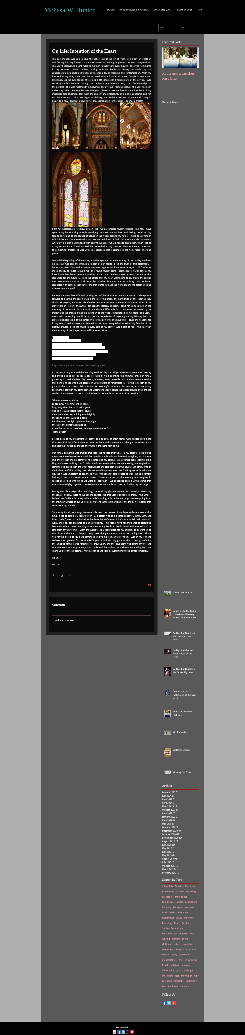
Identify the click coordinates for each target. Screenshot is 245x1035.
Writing (166, 938)
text (164, 986)
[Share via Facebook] (53, 575)
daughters (188, 944)
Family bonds (180, 896)
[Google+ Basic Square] (174, 1003)
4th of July (167, 886)
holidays (174, 965)
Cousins (180, 891)
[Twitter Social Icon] (123, 1032)
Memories (183, 912)
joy (178, 970)
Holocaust (189, 907)
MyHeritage (168, 917)
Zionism (176, 938)
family (174, 954)
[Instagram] (127, 1032)
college (177, 944)
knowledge (187, 970)
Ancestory (190, 886)
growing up (191, 959)
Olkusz (179, 917)
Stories (165, 928)
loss (177, 975)
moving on (186, 975)
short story (192, 980)
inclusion (185, 965)
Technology (177, 928)
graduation (184, 954)
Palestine (189, 917)
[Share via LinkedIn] (70, 575)
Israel (165, 912)
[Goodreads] (114, 1032)
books (185, 938)
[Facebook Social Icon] (119, 1032)
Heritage (177, 907)
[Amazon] (110, 1032)
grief (180, 959)
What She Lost (169, 933)
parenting (167, 980)
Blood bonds (168, 891)
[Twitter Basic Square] (169, 1003)
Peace (177, 923)
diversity (179, 949)
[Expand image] (67, 125)
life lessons (167, 975)
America (179, 886)
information (168, 970)
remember (179, 980)
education (191, 949)
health (165, 965)
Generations (191, 901)
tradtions (184, 986)
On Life (56, 564)
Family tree (168, 901)
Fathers (179, 901)
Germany (166, 907)
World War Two (186, 933)
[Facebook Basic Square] (164, 1003)
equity (165, 954)
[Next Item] (193, 57)
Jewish (173, 912)
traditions (173, 986)
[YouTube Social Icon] (132, 1032)
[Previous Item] (167, 57)
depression (167, 949)
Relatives (186, 923)
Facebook (167, 896)
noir (196, 975)
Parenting (167, 923)
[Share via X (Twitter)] (62, 575)
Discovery (191, 891)
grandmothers (169, 959)
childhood (167, 944)
